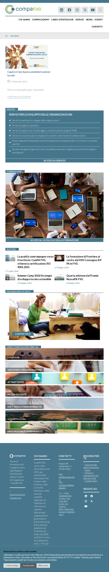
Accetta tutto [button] (28, 565)
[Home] (6, 36)
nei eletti (15, 36)
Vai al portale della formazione (91, 466)
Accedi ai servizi (55, 160)
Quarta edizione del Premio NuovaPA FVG (82, 277)
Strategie (14, 357)
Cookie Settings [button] (11, 565)
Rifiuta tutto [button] (43, 565)
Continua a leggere (19, 97)
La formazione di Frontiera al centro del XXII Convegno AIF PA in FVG (84, 260)
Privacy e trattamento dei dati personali (90, 475)
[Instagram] (77, 10)
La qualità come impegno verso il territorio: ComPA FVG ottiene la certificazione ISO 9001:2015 (35, 262)
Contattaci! (23, 333)
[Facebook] (69, 10)
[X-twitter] (85, 10)
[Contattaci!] (9, 334)
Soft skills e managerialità (24, 406)
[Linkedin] (61, 10)
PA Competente (17, 394)
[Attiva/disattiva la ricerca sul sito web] (100, 10)
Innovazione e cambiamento (25, 431)
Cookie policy (91, 481)
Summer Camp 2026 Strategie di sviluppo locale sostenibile (34, 277)
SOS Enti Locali (17, 419)
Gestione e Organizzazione (25, 369)
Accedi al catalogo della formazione (55, 240)
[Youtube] (92, 10)
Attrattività (16, 382)
